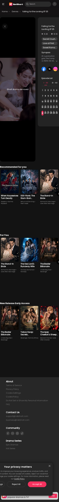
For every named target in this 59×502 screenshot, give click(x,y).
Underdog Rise (45, 270)
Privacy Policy (12, 389)
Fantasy (23, 272)
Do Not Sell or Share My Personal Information (27, 400)
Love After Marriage (47, 203)
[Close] (49, 466)
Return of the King (27, 202)
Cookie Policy (19, 479)
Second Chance (46, 338)
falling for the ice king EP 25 (35, 11)
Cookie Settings (13, 393)
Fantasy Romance (27, 270)
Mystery (4, 202)
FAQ (8, 404)
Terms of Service (14, 385)
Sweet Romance (51, 47)
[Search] (27, 4)
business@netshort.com (17, 420)
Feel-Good (24, 203)
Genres (15, 11)
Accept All (37, 484)
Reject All (16, 484)
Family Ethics (33, 338)
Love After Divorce (48, 339)
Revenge (43, 272)
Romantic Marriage (47, 202)
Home (5, 11)
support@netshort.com (17, 416)
